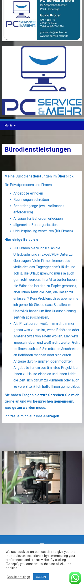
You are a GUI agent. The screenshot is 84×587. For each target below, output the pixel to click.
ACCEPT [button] (41, 576)
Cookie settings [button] (18, 577)
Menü (8, 125)
